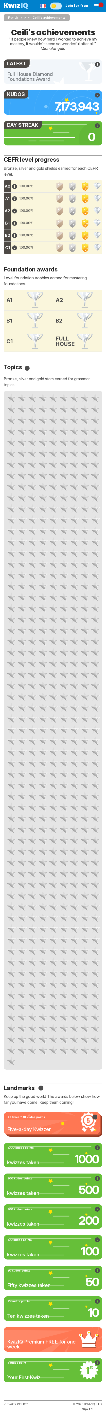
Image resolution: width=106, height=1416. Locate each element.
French (13, 17)
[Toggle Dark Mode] (56, 5)
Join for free (76, 5)
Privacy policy (16, 1404)
